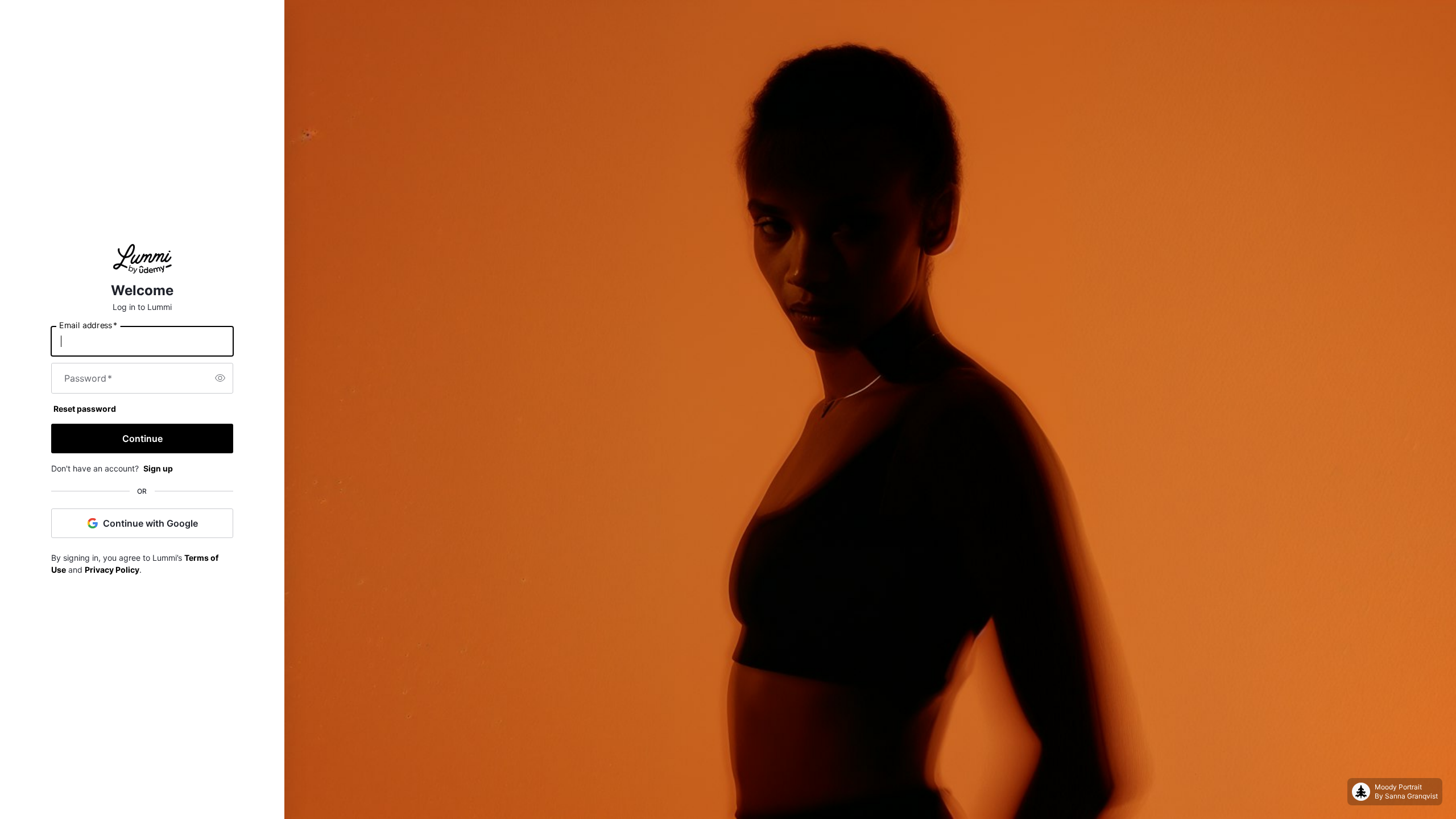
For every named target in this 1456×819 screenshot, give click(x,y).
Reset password (84, 408)
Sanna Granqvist (1411, 796)
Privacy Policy (112, 569)
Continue (142, 438)
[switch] (220, 378)
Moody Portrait (1398, 787)
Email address (88, 324)
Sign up (158, 468)
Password (88, 378)
